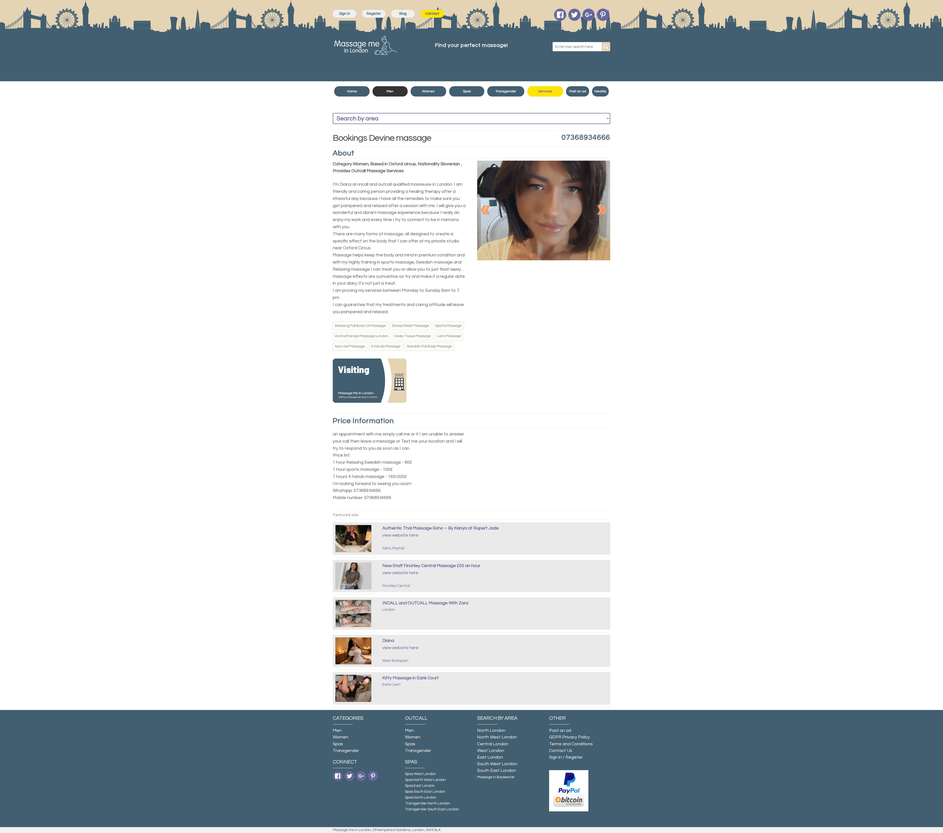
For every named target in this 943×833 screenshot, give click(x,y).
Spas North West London (425, 780)
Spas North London (420, 797)
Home (352, 91)
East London (490, 757)
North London (491, 730)
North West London (497, 737)
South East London (496, 770)
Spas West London (420, 774)
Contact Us (560, 750)
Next (602, 210)
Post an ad (577, 91)
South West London (497, 764)
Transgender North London (427, 803)
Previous (486, 210)
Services (545, 91)
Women (428, 91)
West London (490, 750)
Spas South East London (425, 791)
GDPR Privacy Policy (569, 737)
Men (390, 91)
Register (374, 13)
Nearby (600, 91)
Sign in (344, 13)
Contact (432, 13)
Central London (492, 744)
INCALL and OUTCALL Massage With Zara (425, 603)
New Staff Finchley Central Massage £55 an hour (431, 565)
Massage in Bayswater (496, 777)
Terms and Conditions (571, 744)
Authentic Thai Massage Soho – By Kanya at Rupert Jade (440, 528)
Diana (388, 640)
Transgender (505, 91)
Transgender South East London (432, 809)
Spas (467, 91)
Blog (403, 13)
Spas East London (420, 786)
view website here (400, 535)
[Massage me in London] (365, 44)
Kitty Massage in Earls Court (410, 678)
